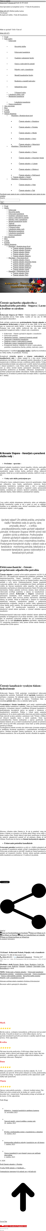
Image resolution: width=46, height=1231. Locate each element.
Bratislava (33, 964)
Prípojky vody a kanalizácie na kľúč (12, 978)
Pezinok (16, 964)
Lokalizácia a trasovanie (23, 974)
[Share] (3, 1228)
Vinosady (22, 966)
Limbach (29, 966)
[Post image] (7, 1108)
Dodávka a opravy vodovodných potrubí (18, 341)
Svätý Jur (40, 964)
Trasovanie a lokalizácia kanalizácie (16, 339)
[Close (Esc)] (1, 1228)
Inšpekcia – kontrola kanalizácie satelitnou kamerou (21, 1110)
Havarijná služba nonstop (31, 976)
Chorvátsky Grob (39, 966)
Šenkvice (15, 966)
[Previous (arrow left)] (1, 1230)
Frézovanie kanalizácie (35, 972)
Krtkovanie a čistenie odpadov (16, 972)
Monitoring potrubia (7, 974)
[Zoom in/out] (7, 1228)
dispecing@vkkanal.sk (7, 3)
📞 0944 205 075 (6, 957)
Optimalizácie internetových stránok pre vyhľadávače (18, 1171)
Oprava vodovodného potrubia (11, 976)
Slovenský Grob (5, 966)
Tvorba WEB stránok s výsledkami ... (12, 1168)
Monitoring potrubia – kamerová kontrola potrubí (20, 337)
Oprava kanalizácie (39, 974)
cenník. (20, 508)
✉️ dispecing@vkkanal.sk (23, 957)
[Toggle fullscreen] (5, 1228)
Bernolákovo (4, 968)
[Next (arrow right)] (3, 1230)
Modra (21, 964)
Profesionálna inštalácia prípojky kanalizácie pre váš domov (24, 1142)
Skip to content (5, 1)
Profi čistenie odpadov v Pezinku (11, 1164)
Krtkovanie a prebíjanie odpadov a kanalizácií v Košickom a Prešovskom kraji (19, 981)
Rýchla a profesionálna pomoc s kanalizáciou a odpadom (23, 1132)
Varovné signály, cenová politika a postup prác (20, 1121)
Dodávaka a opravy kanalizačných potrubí (18, 343)
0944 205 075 (4, 11)
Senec (27, 964)
